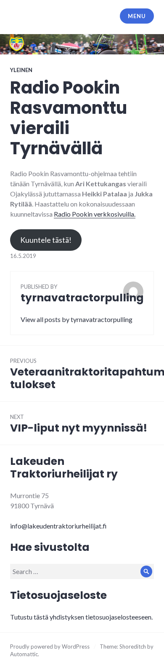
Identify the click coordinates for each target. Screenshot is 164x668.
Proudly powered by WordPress (50, 646)
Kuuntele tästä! (45, 239)
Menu (136, 16)
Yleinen (21, 70)
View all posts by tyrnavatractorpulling (76, 319)
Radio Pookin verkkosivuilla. (94, 214)
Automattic (24, 654)
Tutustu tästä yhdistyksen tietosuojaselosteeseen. (81, 617)
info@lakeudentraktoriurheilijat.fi (58, 526)
